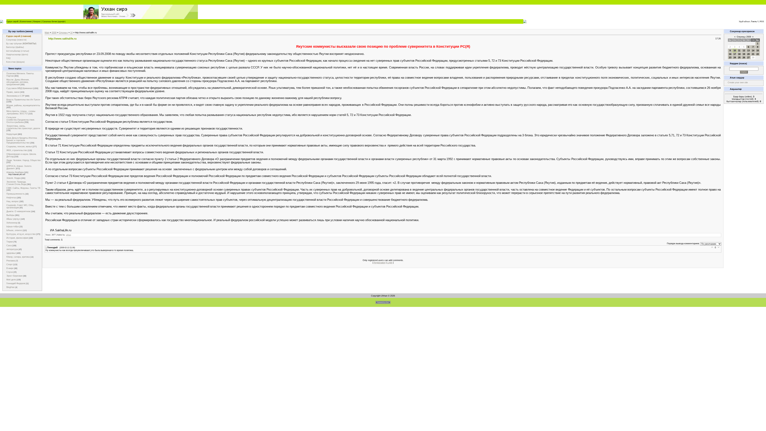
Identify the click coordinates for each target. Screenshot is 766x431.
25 (739, 57)
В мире (10, 268)
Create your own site (738, 82)
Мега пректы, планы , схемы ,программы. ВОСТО (20, 112)
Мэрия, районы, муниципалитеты (23, 105)
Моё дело (11, 279)
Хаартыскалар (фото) (17, 54)
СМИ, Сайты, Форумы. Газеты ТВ (23, 188)
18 (739, 54)
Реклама (10, 260)
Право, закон (13, 92)
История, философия (17, 238)
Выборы (10, 215)
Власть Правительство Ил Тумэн (23, 99)
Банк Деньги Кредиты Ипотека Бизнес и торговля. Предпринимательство (21, 140)
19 (744, 54)
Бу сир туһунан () (21, 43)
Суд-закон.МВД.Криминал (19, 88)
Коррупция (11, 134)
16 (730, 54)
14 (753, 50)
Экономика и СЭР (15, 96)
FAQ (8, 58)
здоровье (11, 253)
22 (757, 54)
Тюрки (9, 241)
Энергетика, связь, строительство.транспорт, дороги (23, 127)
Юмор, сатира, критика (18, 257)
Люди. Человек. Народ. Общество (23, 160)
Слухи (9, 272)
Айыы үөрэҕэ (13, 219)
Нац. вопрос (12, 201)
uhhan (68, 235)
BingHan (10, 287)
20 (748, 54)
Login (389, 262)
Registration (379, 262)
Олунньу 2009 (744, 37)
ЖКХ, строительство (16, 150)
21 (753, 54)
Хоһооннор (11, 222)
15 (757, 50)
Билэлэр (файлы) (15, 47)
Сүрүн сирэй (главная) (18, 36)
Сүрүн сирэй (12, 21)
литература (12, 249)
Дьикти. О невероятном (18, 211)
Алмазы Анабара (15, 172)
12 (744, 50)
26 (744, 57)
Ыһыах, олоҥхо (14, 230)
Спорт (9, 264)
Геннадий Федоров (15, 283)
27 (748, 57)
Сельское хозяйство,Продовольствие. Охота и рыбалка (20, 119)
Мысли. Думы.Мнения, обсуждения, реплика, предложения (17, 82)
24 (734, 57)
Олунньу (63, 32)
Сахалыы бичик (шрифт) (53, 21)
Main (47, 32)
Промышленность (15, 194)
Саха (9, 245)
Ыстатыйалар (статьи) (17, 51)
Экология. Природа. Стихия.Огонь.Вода (16, 183)
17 (734, 54)
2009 (54, 32)
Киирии (36, 21)
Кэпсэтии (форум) (15, 62)
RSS (762, 21)
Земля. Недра (13, 178)
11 (739, 50)
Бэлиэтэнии (26, 21)
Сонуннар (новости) (16, 40)
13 (748, 50)
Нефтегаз (11, 197)
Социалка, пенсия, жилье (19, 146)
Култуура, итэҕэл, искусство (21, 234)
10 (71, 32)
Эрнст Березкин (14, 276)
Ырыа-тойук (12, 226)
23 (730, 57)
